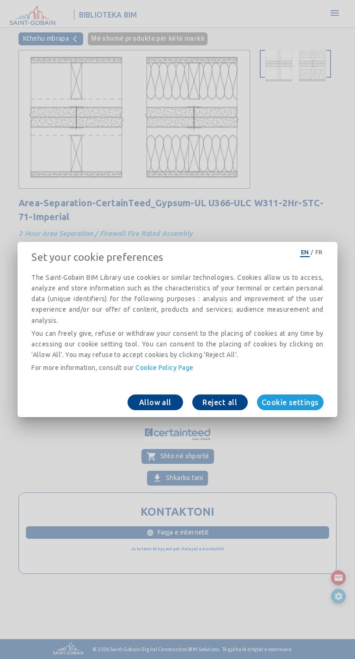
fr (319, 252)
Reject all (219, 402)
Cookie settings (290, 402)
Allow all (155, 402)
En (305, 252)
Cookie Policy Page (164, 367)
